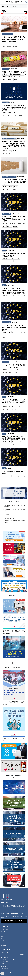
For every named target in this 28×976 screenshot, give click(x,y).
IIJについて (4, 952)
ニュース (10, 6)
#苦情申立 (15, 46)
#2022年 (5, 150)
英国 (3, 361)
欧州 (3, 68)
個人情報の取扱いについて (7, 957)
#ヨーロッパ (5, 261)
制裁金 (7, 68)
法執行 (4, 250)
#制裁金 (4, 79)
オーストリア (5, 138)
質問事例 (3, 936)
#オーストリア (12, 223)
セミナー (3, 938)
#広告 (4, 226)
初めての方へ (4, 943)
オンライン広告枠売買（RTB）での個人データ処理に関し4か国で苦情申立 (14, 327)
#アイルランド (16, 295)
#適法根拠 (18, 298)
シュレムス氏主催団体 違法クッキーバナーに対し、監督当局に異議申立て (14, 182)
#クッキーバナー (6, 189)
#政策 (11, 261)
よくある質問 (4, 966)
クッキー (14, 138)
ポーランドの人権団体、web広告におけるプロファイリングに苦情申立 (14, 402)
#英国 (16, 372)
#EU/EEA (10, 43)
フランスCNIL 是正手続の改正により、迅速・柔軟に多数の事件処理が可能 (14, 108)
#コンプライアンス (7, 115)
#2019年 (5, 295)
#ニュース (19, 223)
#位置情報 (5, 372)
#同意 (24, 223)
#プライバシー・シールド (8, 335)
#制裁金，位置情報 (7, 46)
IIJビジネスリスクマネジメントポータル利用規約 (12, 955)
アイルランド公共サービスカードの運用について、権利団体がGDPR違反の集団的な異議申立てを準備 (14, 291)
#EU (10, 150)
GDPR (10, 138)
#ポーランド (17, 406)
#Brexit (10, 369)
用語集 (2, 963)
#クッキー (5, 153)
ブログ (2, 940)
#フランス (21, 43)
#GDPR (15, 43)
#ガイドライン (15, 441)
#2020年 (5, 223)
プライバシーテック (6, 213)
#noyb (19, 150)
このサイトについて (6, 961)
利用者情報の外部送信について (8, 959)
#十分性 (11, 409)
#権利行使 (10, 79)
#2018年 (5, 476)
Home (5, 6)
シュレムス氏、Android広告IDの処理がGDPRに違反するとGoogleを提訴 (14, 219)
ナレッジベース (4, 934)
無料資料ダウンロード (6, 945)
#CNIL (4, 43)
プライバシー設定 (5, 968)
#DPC (10, 295)
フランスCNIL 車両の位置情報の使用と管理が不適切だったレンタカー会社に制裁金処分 (14, 39)
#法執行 (16, 261)
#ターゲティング (15, 332)
